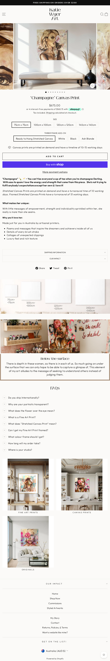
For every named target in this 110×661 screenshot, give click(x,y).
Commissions (55, 603)
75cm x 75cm (21, 124)
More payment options (55, 171)
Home (55, 593)
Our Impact (55, 258)
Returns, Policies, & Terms (55, 627)
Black (73, 138)
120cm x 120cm (65, 124)
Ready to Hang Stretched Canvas (34, 138)
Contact (55, 622)
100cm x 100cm (42, 124)
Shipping (50, 112)
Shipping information (55, 252)
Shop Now (55, 598)
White (61, 138)
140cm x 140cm (87, 124)
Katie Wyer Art (55, 14)
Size (55, 119)
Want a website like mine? (55, 632)
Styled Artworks (55, 608)
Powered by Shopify (55, 658)
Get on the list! (54, 641)
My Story (54, 618)
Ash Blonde (88, 138)
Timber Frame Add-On (55, 133)
